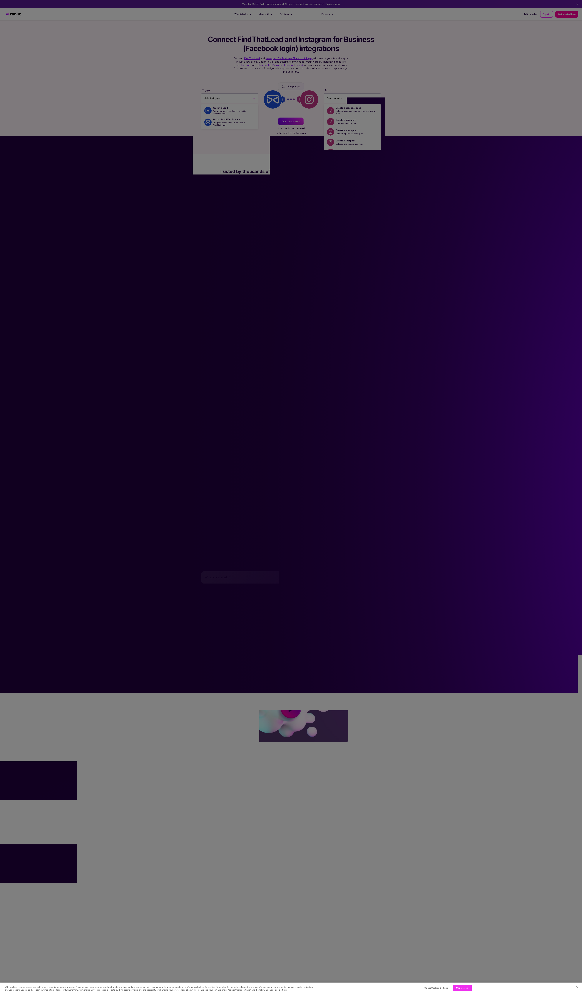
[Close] (577, 987)
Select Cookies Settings (436, 988)
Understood (462, 988)
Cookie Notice (282, 990)
